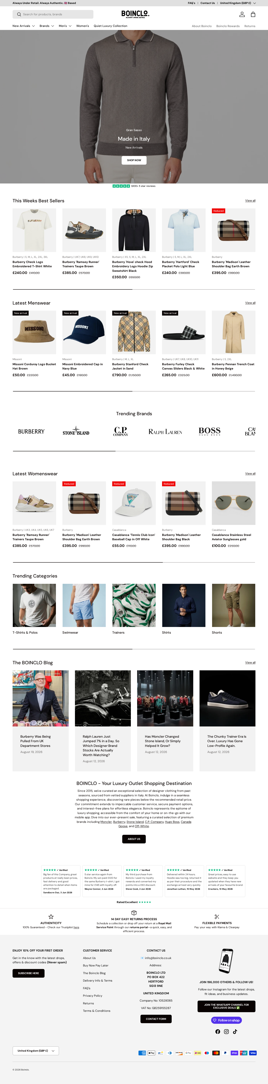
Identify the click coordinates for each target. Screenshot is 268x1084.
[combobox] (53, 14)
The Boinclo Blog (94, 973)
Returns (249, 26)
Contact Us (208, 3)
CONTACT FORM (156, 1019)
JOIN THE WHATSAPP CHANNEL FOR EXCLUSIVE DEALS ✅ (226, 1006)
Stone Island (135, 822)
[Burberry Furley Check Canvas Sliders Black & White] (184, 332)
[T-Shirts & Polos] (34, 605)
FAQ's (191, 3)
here (76, 927)
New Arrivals (21, 26)
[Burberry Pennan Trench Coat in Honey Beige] (233, 332)
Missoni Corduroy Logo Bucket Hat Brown (34, 366)
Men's (63, 26)
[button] (253, 14)
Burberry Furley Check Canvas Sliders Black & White (183, 366)
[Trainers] (134, 605)
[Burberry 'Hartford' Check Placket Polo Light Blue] (184, 230)
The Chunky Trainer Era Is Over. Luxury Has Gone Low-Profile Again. (226, 741)
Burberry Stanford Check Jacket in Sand (130, 366)
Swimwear (70, 632)
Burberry (119, 822)
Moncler (106, 822)
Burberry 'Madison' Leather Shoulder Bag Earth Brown (231, 264)
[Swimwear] (84, 605)
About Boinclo (202, 26)
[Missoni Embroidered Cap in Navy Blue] (84, 332)
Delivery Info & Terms (97, 981)
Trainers (118, 632)
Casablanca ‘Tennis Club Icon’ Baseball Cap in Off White (133, 537)
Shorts (217, 632)
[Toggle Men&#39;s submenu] (70, 26)
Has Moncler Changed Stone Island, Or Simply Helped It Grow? (163, 741)
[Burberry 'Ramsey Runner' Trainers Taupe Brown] (84, 230)
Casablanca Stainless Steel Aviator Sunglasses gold (231, 537)
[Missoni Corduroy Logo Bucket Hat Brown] (34, 332)
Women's (82, 26)
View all (250, 201)
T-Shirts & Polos (25, 632)
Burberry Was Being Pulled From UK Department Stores (35, 741)
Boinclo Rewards (228, 26)
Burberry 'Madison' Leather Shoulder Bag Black (181, 537)
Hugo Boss (172, 822)
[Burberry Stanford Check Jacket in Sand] (134, 332)
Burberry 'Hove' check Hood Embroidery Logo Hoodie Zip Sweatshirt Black (132, 266)
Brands (44, 26)
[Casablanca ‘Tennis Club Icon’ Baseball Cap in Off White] (134, 503)
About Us (89, 958)
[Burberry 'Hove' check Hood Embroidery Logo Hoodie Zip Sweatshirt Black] (134, 230)
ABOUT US (134, 839)
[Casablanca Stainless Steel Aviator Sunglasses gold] (233, 503)
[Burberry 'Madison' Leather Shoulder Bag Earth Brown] (233, 230)
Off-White (142, 826)
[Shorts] (233, 605)
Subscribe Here (28, 973)
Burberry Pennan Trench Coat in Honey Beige (233, 366)
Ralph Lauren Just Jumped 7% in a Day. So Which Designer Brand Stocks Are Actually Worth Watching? (101, 745)
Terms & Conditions (96, 1011)
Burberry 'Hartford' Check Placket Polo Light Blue (180, 264)
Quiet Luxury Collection (110, 26)
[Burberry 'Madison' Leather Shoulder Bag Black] (184, 503)
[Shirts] (183, 605)
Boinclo (25, 1069)
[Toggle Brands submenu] (52, 26)
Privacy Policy (92, 996)
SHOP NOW (134, 160)
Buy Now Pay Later (95, 965)
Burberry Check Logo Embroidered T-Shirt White (32, 264)
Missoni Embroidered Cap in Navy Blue (82, 366)
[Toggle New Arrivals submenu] (33, 26)
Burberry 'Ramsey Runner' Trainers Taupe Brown (80, 264)
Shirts (166, 632)
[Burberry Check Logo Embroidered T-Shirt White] (34, 230)
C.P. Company (154, 822)
